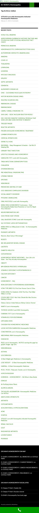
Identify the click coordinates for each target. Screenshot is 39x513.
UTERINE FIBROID (7, 176)
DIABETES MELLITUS (7, 250)
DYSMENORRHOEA (7, 169)
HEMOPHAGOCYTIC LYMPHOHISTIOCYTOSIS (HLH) (18, 49)
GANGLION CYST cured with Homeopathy (14, 158)
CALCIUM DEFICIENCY (8, 274)
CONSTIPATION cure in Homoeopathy (13, 332)
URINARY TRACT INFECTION (10, 151)
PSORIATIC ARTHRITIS (8, 232)
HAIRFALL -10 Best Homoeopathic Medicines (15, 366)
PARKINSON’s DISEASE (8, 104)
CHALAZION (5, 165)
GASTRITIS (4, 247)
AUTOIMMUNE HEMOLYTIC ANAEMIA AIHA (15, 53)
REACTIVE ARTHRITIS (8, 127)
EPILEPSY (4, 78)
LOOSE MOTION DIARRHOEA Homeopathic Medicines (18, 328)
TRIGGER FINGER (6, 123)
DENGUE (4, 381)
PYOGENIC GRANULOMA (9, 198)
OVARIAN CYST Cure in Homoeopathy (13, 314)
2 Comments (15, 21)
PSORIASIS (4, 438)
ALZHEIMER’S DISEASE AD (9, 89)
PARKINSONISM (6, 107)
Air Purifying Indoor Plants (9, 384)
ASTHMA (4, 352)
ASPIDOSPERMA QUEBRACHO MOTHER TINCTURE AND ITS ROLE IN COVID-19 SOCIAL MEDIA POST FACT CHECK (19, 40)
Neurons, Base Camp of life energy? (12, 236)
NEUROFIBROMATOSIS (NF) (10, 212)
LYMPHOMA (5, 67)
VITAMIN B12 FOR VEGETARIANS (11, 317)
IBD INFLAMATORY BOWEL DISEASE (13, 243)
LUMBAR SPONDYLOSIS (9, 134)
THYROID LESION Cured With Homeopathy (15, 310)
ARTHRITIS (4, 400)
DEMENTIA (4, 85)
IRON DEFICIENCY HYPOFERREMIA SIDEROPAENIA (17, 285)
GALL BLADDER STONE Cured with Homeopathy (16, 219)
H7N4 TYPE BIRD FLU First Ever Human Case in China (18, 288)
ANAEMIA (4, 56)
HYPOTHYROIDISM (7, 373)
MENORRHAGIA (6, 348)
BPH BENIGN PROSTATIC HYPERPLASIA (13, 266)
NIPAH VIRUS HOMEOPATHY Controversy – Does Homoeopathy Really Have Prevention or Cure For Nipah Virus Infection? (18, 207)
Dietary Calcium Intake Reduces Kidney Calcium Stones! (18, 303)
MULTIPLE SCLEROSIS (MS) (9, 100)
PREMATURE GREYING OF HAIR (11, 187)
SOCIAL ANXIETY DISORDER (10, 194)
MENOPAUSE (5, 183)
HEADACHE (5, 339)
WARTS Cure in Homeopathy (10, 306)
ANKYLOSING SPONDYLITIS (10, 397)
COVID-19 (4, 60)
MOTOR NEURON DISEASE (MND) (12, 96)
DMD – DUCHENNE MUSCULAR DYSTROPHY (16, 93)
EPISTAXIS (4, 180)
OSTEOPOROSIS (6, 254)
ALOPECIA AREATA (7, 388)
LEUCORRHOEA (6, 355)
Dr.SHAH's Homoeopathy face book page (14, 495)
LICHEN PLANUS (6, 435)
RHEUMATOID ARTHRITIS (9, 431)
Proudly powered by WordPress (9, 504)
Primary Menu (36, 5)
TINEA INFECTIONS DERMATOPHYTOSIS (14, 161)
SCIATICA (4, 415)
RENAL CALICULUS (7, 424)
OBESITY (4, 263)
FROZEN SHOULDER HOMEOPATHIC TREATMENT (17, 131)
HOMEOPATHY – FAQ (8, 281)
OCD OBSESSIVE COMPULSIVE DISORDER (14, 190)
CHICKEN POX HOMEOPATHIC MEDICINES (15, 324)
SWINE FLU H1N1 (7, 142)
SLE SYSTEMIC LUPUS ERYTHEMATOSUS (14, 223)
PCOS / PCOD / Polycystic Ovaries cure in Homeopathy (18, 370)
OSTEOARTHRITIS (7, 404)
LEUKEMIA (4, 71)
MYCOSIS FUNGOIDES (8, 75)
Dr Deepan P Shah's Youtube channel (12, 491)
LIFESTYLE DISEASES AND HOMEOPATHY (14, 154)
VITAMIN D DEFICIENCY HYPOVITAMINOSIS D (16, 270)
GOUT (3, 428)
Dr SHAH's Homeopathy (11, 5)
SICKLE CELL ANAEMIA (8, 35)
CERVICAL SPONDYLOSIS (9, 138)
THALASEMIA (5, 64)
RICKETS (3, 239)
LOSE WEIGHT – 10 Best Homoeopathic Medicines (17, 362)
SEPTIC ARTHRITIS (7, 82)
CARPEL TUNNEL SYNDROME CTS (12, 111)
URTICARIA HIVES (6, 321)
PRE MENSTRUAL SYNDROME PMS (12, 172)
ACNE (3, 411)
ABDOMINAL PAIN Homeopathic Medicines (14, 335)
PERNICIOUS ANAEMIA (8, 46)
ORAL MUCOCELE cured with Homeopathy (14, 201)
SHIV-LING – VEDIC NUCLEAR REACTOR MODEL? (17, 114)
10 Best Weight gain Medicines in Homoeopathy (16, 359)
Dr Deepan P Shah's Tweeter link (11, 488)
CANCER (3, 277)
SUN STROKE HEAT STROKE (10, 216)
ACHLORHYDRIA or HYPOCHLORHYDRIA (14, 408)
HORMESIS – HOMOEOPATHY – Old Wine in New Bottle (19, 377)
